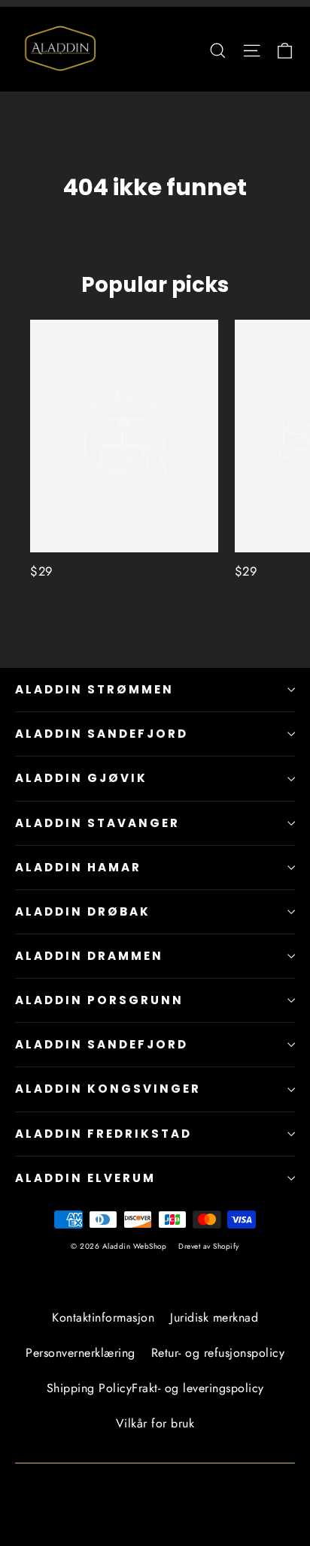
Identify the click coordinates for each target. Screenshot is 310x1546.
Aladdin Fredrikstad (103, 1133)
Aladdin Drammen (89, 956)
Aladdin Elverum (85, 1178)
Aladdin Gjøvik (81, 778)
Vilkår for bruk (155, 1423)
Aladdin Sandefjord (101, 733)
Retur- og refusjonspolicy (218, 1352)
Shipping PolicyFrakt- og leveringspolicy (155, 1388)
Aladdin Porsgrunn (99, 1000)
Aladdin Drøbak (82, 911)
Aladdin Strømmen (94, 689)
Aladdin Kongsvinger (108, 1088)
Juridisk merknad (214, 1317)
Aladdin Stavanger (97, 823)
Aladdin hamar (78, 867)
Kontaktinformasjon (103, 1317)
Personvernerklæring (80, 1352)
